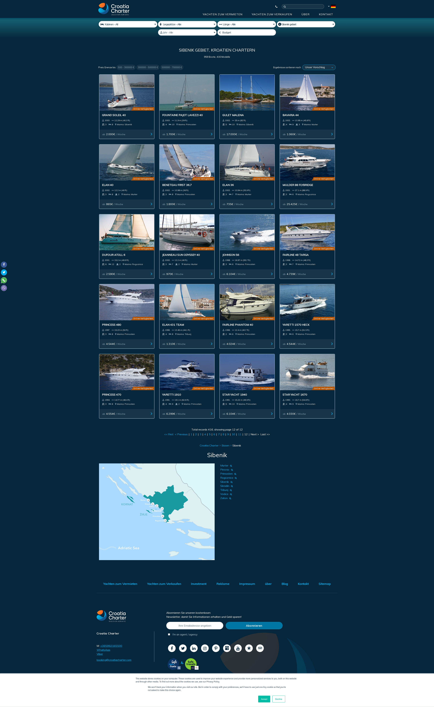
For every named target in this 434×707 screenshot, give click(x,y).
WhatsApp (103, 650)
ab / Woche (113, 134)
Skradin (224, 486)
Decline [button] (278, 699)
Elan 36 (228, 185)
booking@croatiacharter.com (114, 660)
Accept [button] (264, 699)
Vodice (224, 494)
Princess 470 (111, 394)
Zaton (224, 498)
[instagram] (205, 648)
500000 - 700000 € (172, 67)
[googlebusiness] (227, 648)
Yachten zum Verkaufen (272, 14)
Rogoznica (226, 477)
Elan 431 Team (173, 324)
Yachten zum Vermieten (222, 14)
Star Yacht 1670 (295, 394)
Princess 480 (111, 324)
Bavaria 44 (291, 115)
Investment (198, 584)
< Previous (181, 434)
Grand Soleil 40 (114, 115)
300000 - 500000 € (148, 67)
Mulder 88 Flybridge (298, 185)
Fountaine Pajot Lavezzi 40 (182, 115)
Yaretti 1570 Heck (296, 324)
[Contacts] (274, 7)
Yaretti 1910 (171, 394)
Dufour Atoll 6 (113, 254)
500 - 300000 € (126, 67)
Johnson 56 (230, 254)
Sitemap (325, 584)
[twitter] (183, 648)
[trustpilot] (249, 648)
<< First (168, 434)
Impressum (247, 584)
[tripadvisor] (260, 648)
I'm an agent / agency (185, 634)
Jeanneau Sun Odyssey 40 (181, 254)
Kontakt (326, 14)
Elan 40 (107, 185)
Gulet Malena (233, 115)
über (305, 14)
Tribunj (224, 490)
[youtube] (238, 648)
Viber (100, 654)
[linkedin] (194, 648)
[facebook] (172, 648)
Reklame (222, 584)
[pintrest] (216, 648)
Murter (224, 465)
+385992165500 (111, 645)
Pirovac (224, 469)
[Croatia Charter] (113, 9)
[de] (332, 7)
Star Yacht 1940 (234, 394)
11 (239, 434)
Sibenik (224, 481)
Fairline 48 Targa (296, 254)
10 (233, 434)
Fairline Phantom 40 (237, 324)
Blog (285, 584)
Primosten (226, 473)
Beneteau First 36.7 (177, 185)
